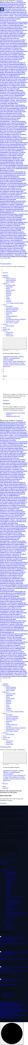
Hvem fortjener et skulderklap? (17, 128)
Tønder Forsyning (18, 1015)
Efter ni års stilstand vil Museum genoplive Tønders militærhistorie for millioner (13, 83)
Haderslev (8, 291)
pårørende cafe (21, 1010)
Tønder (8, 298)
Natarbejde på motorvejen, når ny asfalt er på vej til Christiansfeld (12, 188)
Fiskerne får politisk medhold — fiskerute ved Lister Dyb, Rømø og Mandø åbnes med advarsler (14, 126)
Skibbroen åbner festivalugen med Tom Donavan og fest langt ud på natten (13, 13)
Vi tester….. (9, 300)
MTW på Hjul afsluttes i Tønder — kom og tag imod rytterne (13, 100)
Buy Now (5, 272)
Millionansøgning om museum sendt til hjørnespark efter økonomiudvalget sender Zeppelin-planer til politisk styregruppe (13, 41)
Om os (4, 331)
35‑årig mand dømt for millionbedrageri (13, 112)
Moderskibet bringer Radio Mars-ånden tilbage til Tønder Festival (12, 35)
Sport (7, 296)
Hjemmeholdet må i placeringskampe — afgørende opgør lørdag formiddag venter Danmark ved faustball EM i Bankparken (13, 122)
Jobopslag (5, 277)
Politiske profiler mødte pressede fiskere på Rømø (12, 179)
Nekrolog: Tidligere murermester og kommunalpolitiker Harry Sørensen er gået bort (13, 238)
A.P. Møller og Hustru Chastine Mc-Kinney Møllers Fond (14, 365)
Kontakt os (9, 334)
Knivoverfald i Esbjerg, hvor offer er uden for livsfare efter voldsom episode (13, 233)
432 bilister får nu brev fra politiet (10, 129)
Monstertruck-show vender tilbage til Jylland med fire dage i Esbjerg (13, 31)
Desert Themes (17, 1021)
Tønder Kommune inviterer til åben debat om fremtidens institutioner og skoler (13, 181)
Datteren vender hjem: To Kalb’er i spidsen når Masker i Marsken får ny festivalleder (13, 135)
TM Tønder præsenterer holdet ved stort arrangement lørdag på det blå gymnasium (12, 114)
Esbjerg (8, 288)
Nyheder (5, 283)
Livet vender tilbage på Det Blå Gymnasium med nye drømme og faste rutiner (11, 157)
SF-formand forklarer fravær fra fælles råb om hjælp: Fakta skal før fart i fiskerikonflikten (13, 245)
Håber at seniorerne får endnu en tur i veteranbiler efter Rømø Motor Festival (13, 103)
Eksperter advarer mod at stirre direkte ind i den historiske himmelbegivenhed (12, 176)
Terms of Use (6, 995)
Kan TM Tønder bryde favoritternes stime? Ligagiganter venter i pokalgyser (12, 49)
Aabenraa (8, 301)
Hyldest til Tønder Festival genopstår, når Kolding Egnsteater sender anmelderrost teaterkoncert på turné (12, 58)
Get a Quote (3, 862)
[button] (2, 9)
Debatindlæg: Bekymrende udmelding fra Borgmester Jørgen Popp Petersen (11, 163)
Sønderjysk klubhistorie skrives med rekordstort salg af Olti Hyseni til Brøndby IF (14, 241)
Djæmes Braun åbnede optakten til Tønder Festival (11, 29)
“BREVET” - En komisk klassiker (11, 358)
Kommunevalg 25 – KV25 (13, 321)
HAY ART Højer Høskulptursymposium (12, 146)
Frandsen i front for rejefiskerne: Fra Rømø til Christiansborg (12, 225)
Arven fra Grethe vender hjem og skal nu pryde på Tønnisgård (14, 143)
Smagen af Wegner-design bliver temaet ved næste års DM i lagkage (12, 248)
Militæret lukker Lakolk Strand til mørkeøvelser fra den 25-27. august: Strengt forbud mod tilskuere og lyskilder (13, 66)
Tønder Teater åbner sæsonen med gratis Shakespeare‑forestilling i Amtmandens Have (14, 89)
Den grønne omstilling (12, 308)
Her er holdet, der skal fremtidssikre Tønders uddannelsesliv (13, 140)
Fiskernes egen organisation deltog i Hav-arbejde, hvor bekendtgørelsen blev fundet (14, 52)
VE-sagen (8, 317)
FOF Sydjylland (10, 326)
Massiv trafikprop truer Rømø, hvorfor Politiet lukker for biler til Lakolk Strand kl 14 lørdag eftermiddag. (13, 70)
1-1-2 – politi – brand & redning (14, 303)
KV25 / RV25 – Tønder (12, 322)
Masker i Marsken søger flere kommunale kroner (13, 44)
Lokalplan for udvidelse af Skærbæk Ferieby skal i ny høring (12, 55)
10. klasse (5, 363)
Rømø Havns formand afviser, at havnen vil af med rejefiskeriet (14, 223)
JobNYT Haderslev (11, 280)
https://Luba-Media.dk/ (9, 859)
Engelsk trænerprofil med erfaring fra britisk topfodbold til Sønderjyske (12, 230)
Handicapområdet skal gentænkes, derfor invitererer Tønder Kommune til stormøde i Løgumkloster (14, 184)
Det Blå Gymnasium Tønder (10, 1006)
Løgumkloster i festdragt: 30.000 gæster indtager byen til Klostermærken (11, 205)
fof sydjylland (5, 1008)
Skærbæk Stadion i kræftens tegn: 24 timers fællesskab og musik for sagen (13, 138)
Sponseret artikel (10, 285)
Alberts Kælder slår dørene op (13, 77)
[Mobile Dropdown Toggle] (9, 277)
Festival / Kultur (10, 290)
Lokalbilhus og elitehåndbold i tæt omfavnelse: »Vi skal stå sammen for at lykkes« (13, 152)
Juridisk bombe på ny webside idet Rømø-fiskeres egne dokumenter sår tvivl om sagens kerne (13, 149)
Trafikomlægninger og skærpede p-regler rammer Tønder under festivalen (13, 81)
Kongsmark (9, 313)
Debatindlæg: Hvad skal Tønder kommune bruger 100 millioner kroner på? (13, 201)
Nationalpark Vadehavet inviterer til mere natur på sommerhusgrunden (12, 63)
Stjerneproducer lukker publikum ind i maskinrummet (12, 73)
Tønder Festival (5, 1015)
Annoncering (9, 332)
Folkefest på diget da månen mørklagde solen (13, 145)
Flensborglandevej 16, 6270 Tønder (15, 413)
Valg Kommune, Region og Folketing (16, 319)
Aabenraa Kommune (7, 1002)
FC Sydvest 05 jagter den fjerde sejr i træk (12, 38)
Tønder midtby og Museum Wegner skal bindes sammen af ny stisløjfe (14, 167)
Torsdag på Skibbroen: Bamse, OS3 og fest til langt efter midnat (13, 2)
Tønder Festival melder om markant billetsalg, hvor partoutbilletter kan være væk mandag (13, 173)
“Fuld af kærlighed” (8, 360)
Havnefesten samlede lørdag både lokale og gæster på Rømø (13, 236)
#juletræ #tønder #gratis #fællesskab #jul (14, 361)
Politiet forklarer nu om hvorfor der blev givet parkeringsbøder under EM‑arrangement (12, 96)
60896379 (8, 414)
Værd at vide (6, 329)
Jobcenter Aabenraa (11, 311)
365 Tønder (21, 363)
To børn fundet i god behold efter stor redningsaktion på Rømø (14, 207)
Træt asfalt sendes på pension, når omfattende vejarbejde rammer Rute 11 (13, 191)
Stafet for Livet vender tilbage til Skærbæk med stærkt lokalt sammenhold (13, 199)
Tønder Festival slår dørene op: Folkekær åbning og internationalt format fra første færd (13, 10)
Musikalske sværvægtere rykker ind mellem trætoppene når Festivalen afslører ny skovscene (13, 194)
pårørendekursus (6, 1012)
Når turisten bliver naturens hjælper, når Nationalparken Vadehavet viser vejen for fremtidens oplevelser (13, 132)
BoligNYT (5, 275)
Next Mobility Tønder (7, 1010)
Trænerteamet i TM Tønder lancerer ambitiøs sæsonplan (13, 86)
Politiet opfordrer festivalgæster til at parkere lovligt (10, 20)
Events (5, 324)
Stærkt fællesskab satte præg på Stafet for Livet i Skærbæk (13, 94)
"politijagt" (21, 356)
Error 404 (5, 788)
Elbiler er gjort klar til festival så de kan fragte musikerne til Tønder (14, 79)
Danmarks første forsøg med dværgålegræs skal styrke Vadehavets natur (13, 220)
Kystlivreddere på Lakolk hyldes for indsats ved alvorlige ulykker (14, 215)
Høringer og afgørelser (12, 309)
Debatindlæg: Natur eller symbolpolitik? (8, 984)
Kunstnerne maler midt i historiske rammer (12, 110)
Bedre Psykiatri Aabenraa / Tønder (12, 1004)
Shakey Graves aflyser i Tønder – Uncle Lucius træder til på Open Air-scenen (14, 15)
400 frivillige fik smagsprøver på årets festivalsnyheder (13, 170)
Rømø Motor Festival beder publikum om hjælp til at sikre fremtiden (13, 46)
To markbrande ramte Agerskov (13, 253)
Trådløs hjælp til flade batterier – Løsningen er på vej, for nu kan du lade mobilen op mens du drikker (13, 254)
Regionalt (8, 295)
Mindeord (8, 293)
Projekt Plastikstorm (11, 316)
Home (4, 786)
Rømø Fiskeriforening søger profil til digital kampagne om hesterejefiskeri (14, 212)
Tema (4, 304)
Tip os (4, 327)
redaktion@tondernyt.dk (13, 416)
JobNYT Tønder (10, 282)
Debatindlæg (9, 287)
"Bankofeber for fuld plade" (10, 356)
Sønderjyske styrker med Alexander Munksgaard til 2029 (13, 109)
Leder (7, 314)
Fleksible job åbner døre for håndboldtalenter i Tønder (12, 75)
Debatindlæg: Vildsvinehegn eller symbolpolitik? (10, 971)
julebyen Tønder (16, 1008)
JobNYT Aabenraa (11, 278)
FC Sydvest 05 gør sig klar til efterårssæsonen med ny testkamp (12, 228)
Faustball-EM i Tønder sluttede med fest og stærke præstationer (12, 118)
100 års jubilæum (13, 363)
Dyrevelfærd (9, 306)
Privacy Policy (10, 335)
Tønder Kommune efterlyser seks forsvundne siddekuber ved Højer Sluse (11, 217)
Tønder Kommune (6, 1017)
